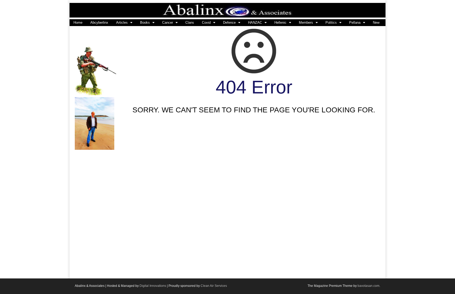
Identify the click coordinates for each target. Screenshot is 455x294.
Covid (206, 22)
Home (77, 22)
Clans (189, 22)
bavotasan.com (368, 286)
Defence (229, 22)
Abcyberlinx (99, 22)
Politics (331, 22)
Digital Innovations (153, 286)
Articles (122, 22)
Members (306, 22)
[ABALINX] (227, 9)
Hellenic (280, 22)
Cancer (167, 22)
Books (145, 22)
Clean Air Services (214, 286)
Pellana (354, 22)
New (376, 22)
